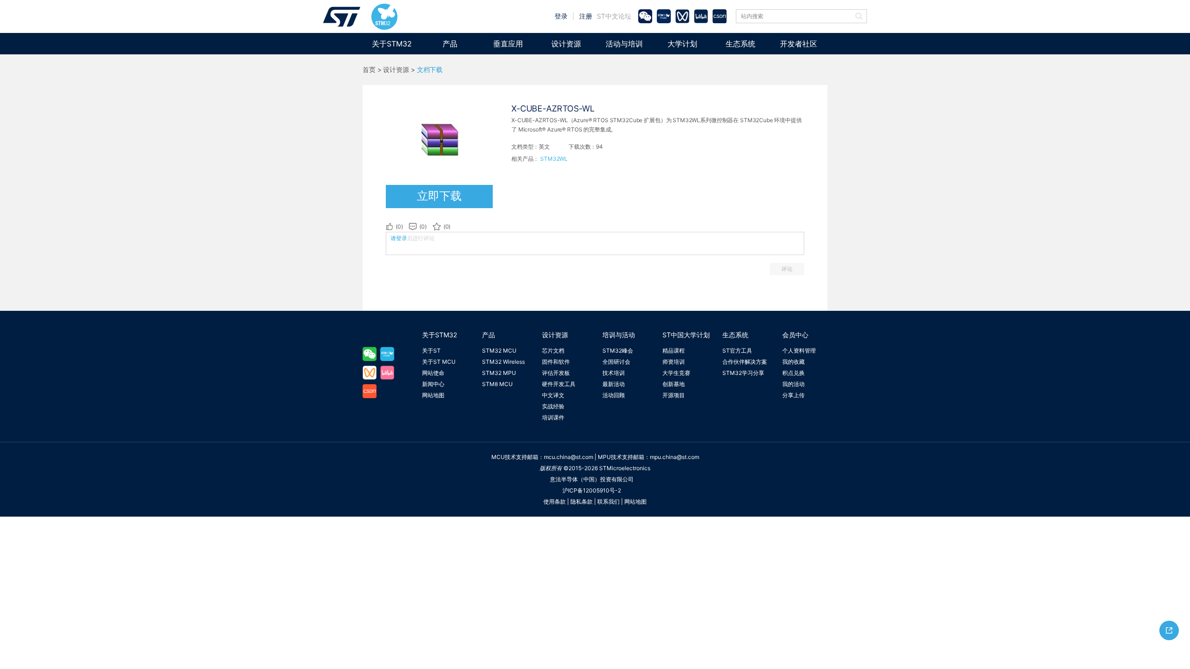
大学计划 (682, 43)
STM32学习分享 (743, 372)
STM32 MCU (499, 350)
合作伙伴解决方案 (744, 361)
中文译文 (553, 395)
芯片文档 (553, 350)
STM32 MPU (499, 372)
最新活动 (613, 383)
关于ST (431, 350)
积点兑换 (793, 372)
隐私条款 (581, 501)
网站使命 (433, 372)
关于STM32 (392, 43)
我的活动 (793, 383)
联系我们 (608, 501)
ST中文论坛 (614, 16)
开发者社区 (798, 43)
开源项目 (673, 395)
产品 (450, 43)
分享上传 (793, 395)
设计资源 (566, 43)
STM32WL (554, 158)
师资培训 (673, 361)
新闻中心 (433, 383)
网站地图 (433, 395)
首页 (369, 69)
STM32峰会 (617, 350)
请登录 (398, 238)
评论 (787, 268)
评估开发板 (556, 372)
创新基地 (673, 383)
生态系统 (740, 43)
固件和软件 (556, 361)
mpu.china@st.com (674, 456)
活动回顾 (613, 395)
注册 (585, 16)
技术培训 (613, 372)
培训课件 (553, 417)
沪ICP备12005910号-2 (591, 490)
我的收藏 (793, 361)
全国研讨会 (616, 361)
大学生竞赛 (676, 372)
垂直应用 (508, 43)
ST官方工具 (737, 350)
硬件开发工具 (558, 383)
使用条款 (554, 501)
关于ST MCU (439, 361)
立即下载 (439, 196)
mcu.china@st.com (568, 456)
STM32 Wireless (503, 361)
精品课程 (673, 350)
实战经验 (553, 406)
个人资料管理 (799, 350)
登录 (561, 16)
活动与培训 (624, 43)
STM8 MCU (497, 383)
